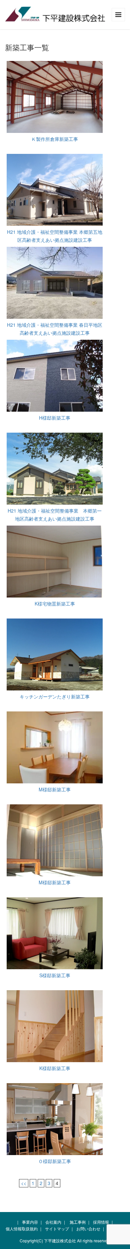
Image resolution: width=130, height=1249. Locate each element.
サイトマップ (57, 1228)
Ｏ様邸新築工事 (54, 1161)
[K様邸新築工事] (55, 1026)
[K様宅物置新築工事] (55, 562)
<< (23, 1183)
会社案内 (53, 1222)
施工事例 (78, 1222)
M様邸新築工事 (55, 789)
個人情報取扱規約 (22, 1228)
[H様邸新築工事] (55, 376)
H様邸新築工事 (54, 417)
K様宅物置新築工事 (55, 603)
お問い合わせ (88, 1228)
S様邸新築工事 (54, 975)
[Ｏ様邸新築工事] (55, 1119)
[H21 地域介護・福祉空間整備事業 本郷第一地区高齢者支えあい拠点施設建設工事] (55, 469)
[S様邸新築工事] (55, 933)
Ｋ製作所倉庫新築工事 (54, 139)
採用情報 (101, 1222)
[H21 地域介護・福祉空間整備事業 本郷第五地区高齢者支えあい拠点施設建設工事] (55, 190)
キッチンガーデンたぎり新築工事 (55, 696)
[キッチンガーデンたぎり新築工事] (55, 654)
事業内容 (30, 1222)
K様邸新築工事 (54, 1068)
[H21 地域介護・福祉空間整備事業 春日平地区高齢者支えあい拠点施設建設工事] (55, 283)
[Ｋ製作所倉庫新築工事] (55, 97)
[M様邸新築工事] (55, 747)
